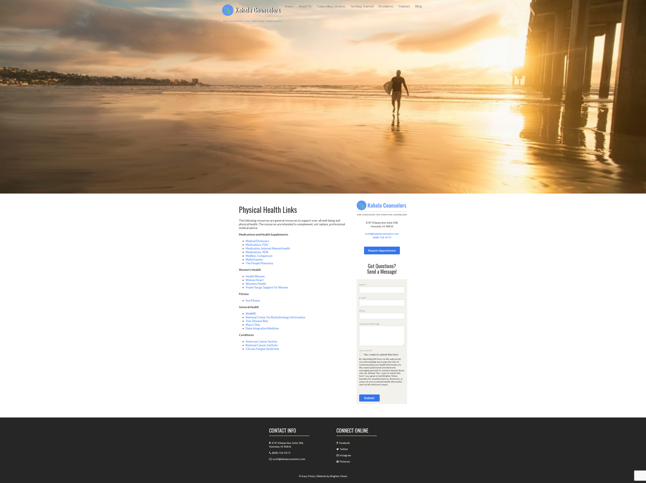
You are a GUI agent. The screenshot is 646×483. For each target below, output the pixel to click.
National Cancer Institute (262, 345)
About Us (304, 6)
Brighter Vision (338, 476)
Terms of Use (365, 350)
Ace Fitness (253, 300)
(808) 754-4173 (382, 237)
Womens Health (256, 283)
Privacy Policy (307, 476)
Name (362, 284)
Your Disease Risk (257, 321)
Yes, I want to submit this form (381, 354)
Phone (362, 310)
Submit (369, 398)
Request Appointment (382, 250)
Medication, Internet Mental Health (268, 248)
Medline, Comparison (259, 256)
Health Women (255, 276)
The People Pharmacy (259, 263)
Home (288, 6)
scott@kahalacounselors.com (382, 233)
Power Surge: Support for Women (267, 287)
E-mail (362, 298)
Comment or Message (369, 324)
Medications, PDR (257, 252)
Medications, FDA (257, 244)
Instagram (345, 455)
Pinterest (344, 461)
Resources (385, 6)
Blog (418, 6)
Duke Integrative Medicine (262, 328)
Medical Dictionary (257, 241)
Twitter (344, 449)
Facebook (344, 442)
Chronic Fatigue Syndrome (262, 349)
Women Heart (255, 280)
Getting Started (361, 6)
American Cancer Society (261, 341)
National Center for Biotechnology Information (275, 317)
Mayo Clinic (253, 324)
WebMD (251, 313)
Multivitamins (254, 259)
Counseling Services (330, 6)
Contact (404, 6)
